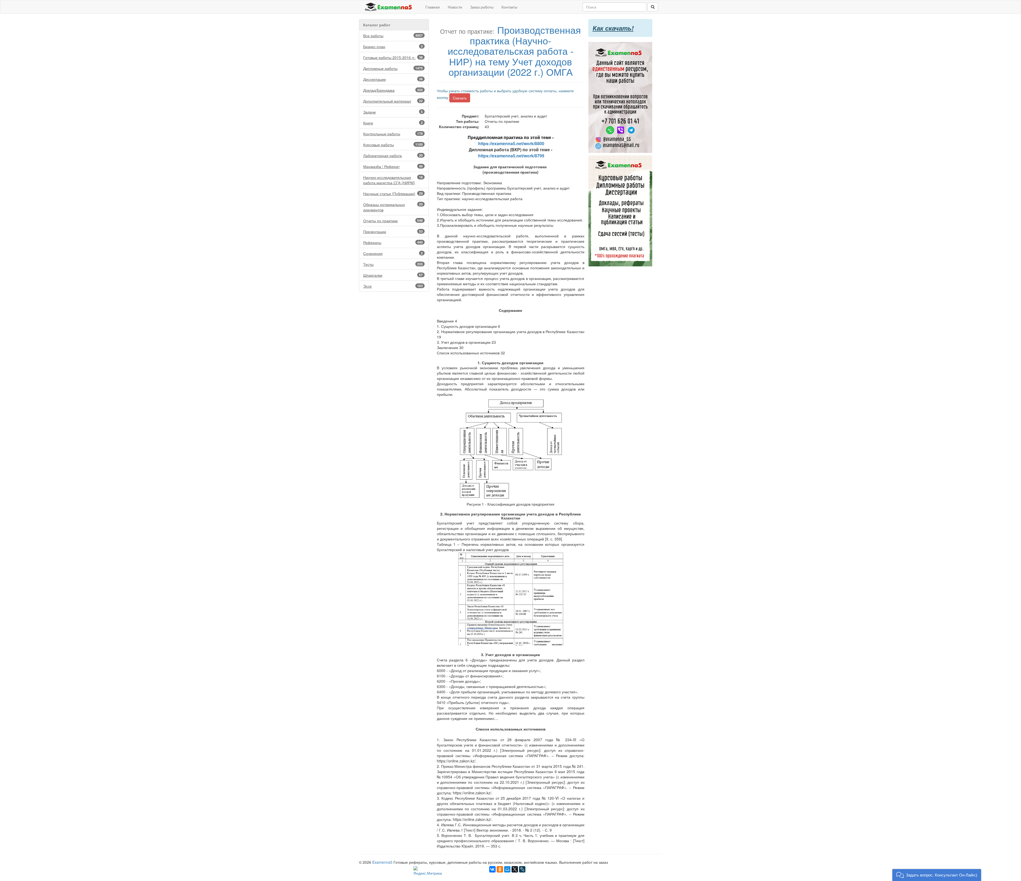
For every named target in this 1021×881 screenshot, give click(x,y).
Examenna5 (382, 862)
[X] (515, 869)
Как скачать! (613, 27)
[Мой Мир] (507, 869)
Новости (455, 7)
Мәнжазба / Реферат (393, 166)
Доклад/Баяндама (393, 90)
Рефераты (393, 242)
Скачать (460, 97)
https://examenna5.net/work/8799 (511, 156)
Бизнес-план (393, 46)
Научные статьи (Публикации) (393, 193)
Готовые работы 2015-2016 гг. (393, 57)
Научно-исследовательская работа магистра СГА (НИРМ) (393, 180)
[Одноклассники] (500, 869)
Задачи (393, 112)
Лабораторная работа (393, 155)
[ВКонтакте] (492, 869)
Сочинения (393, 253)
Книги (393, 122)
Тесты (393, 264)
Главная (432, 7)
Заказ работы (481, 7)
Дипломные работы (393, 68)
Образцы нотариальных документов (393, 207)
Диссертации (393, 79)
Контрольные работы (393, 133)
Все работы (393, 35)
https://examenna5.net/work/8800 (511, 143)
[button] (936, 875)
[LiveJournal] (522, 869)
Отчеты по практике (393, 220)
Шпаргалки (393, 275)
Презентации (393, 231)
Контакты (509, 7)
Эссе (393, 286)
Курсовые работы (393, 144)
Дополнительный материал (393, 101)
